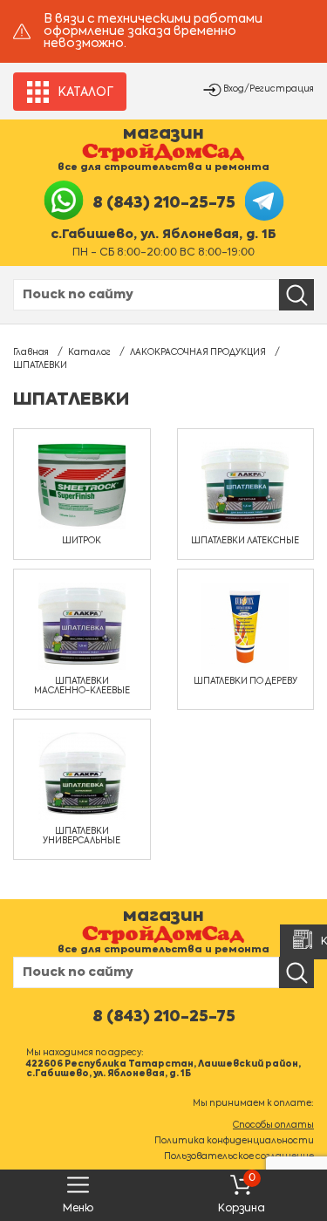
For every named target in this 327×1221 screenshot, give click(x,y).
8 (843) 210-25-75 (163, 203)
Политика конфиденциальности (234, 1140)
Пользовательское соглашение (239, 1156)
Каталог (89, 352)
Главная (31, 352)
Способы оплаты (273, 1125)
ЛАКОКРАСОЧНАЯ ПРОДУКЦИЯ (198, 352)
